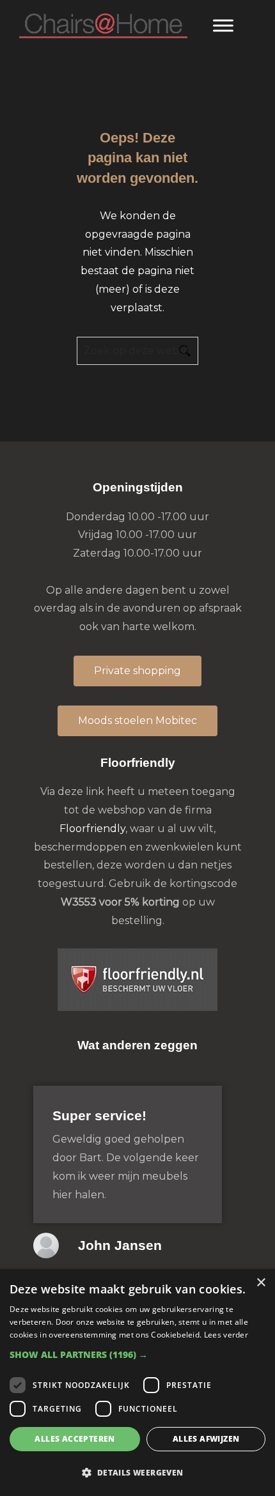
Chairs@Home (103, 26)
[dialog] (137, 1382)
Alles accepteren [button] (74, 1438)
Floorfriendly (92, 828)
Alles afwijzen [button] (206, 1438)
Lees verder (226, 1334)
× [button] (260, 1283)
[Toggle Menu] (223, 25)
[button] (137, 1354)
